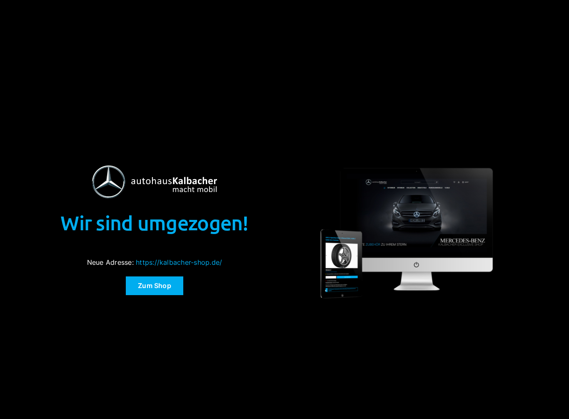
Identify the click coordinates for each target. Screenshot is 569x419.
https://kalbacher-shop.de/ (179, 262)
